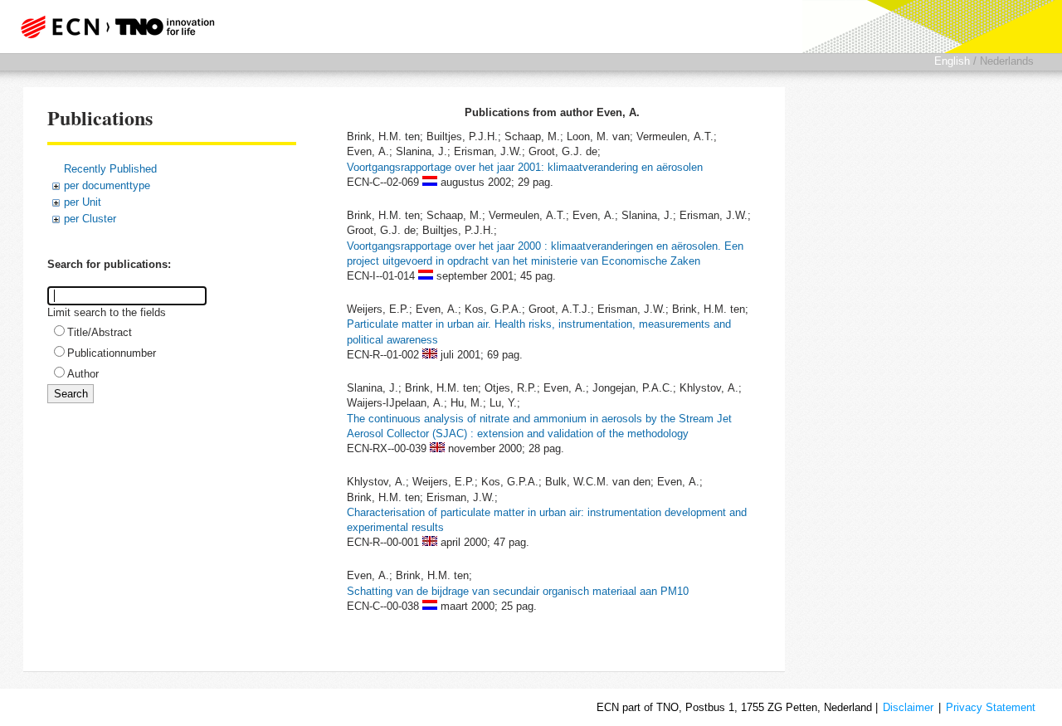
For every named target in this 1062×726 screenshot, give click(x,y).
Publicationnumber (111, 353)
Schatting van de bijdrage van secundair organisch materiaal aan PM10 (518, 591)
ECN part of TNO (112, 26)
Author (83, 374)
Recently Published (110, 169)
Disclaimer (908, 707)
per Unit (82, 202)
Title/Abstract (99, 332)
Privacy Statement (990, 707)
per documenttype (107, 185)
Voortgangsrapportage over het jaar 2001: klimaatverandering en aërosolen (525, 167)
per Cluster (90, 218)
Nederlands (1007, 61)
